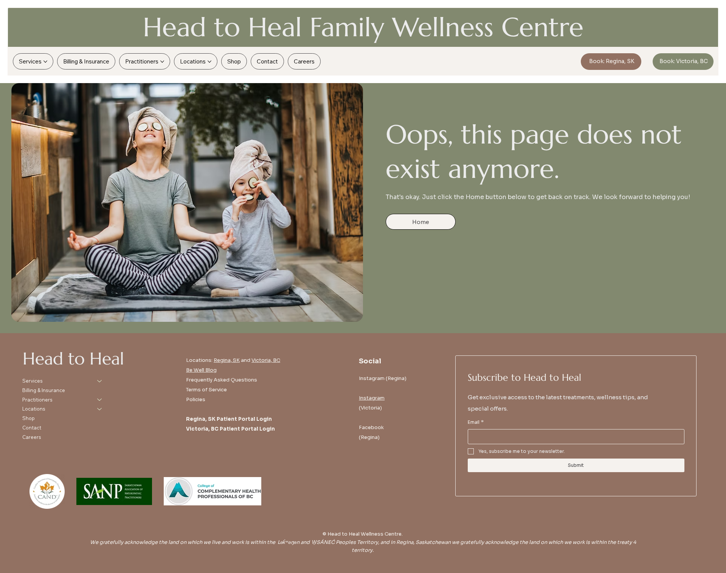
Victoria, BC (265, 360)
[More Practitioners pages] (162, 61)
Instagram (372, 398)
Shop (28, 418)
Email (476, 422)
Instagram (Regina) (382, 378)
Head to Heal (73, 358)
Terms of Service (206, 389)
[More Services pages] (45, 61)
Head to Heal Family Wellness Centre (363, 27)
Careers (31, 437)
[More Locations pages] (209, 61)
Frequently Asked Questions (221, 380)
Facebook (371, 427)
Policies (195, 399)
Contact (31, 428)
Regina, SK (227, 360)
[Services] (99, 381)
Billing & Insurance (43, 390)
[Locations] (99, 409)
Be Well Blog (201, 370)
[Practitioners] (99, 400)
